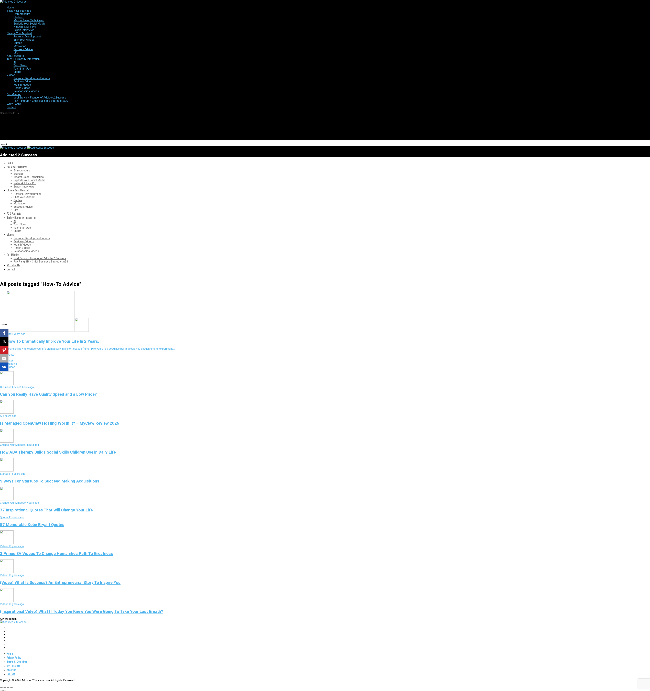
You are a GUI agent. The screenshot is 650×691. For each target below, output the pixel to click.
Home (10, 7)
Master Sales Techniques (29, 20)
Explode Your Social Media (29, 23)
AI (15, 62)
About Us (11, 670)
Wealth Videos (22, 84)
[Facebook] (4, 333)
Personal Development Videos (32, 78)
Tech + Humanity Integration (23, 59)
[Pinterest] (4, 350)
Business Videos (24, 81)
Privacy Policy (14, 658)
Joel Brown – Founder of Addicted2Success (40, 97)
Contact (11, 107)
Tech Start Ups (22, 68)
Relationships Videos (26, 91)
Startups (19, 17)
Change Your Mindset (19, 33)
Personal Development (27, 36)
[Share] (4, 687)
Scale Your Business (19, 10)
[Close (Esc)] (1, 687)
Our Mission (14, 94)
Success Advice (23, 49)
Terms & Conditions (17, 662)
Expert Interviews (24, 30)
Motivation (20, 46)
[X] (4, 341)
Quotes (18, 43)
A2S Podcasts (15, 55)
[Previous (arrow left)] (1, 690)
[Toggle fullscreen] (8, 687)
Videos (11, 75)
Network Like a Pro (25, 26)
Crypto (17, 71)
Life (16, 52)
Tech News (20, 65)
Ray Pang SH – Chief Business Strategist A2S (41, 100)
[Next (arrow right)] (4, 690)
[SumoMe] (4, 367)
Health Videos (22, 88)
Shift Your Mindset (24, 39)
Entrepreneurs (22, 14)
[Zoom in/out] (11, 687)
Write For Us (14, 104)
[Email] (4, 358)
